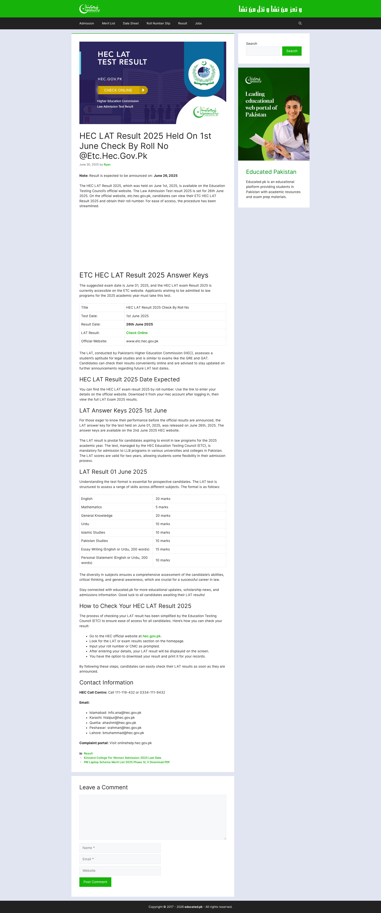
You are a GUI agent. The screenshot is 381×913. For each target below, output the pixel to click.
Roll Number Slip (158, 23)
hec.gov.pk (152, 636)
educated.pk (194, 907)
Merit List (108, 23)
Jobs (198, 23)
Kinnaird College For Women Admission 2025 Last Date (122, 757)
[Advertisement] (152, 241)
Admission (86, 23)
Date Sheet (131, 23)
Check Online (137, 333)
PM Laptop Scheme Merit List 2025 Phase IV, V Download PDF (127, 762)
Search (251, 44)
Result (182, 23)
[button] (300, 23)
